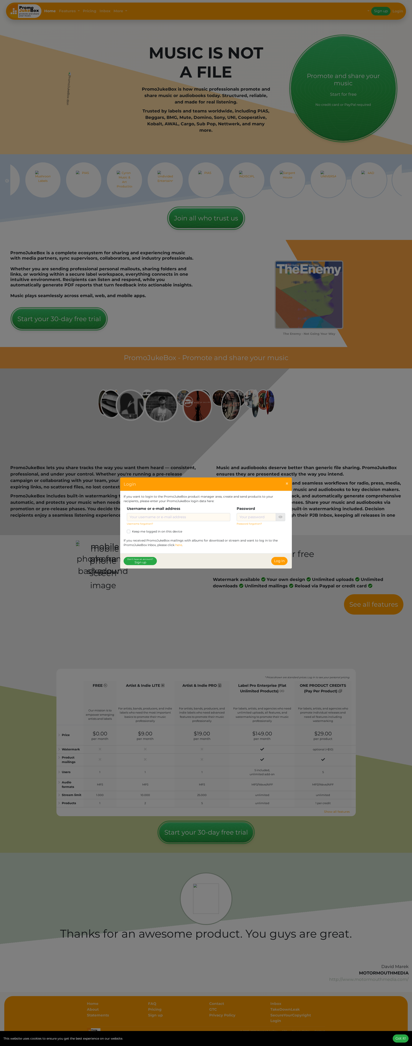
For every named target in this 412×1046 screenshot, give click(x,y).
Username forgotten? (140, 523)
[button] (280, 517)
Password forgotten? (249, 523)
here (178, 545)
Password (246, 508)
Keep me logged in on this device (157, 531)
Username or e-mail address (153, 508)
